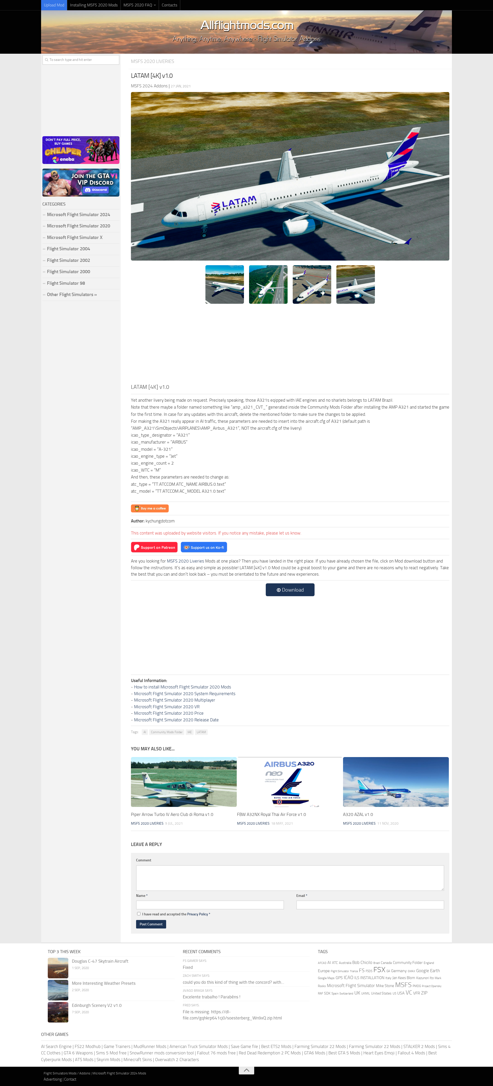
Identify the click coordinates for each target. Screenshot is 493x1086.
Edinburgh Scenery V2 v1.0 (97, 1005)
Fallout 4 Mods (411, 1052)
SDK (327, 993)
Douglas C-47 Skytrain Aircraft (100, 961)
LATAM (201, 732)
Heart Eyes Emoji (379, 1052)
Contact (70, 1079)
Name (142, 896)
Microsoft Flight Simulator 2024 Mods (119, 1073)
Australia (345, 963)
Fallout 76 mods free (216, 1052)
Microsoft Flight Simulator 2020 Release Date (176, 719)
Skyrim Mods (108, 1059)
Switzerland (346, 993)
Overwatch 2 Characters (177, 1059)
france (354, 971)
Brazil (376, 963)
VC (409, 992)
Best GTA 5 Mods (344, 1052)
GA (388, 971)
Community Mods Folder (167, 732)
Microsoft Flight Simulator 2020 (78, 226)
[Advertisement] (290, 344)
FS (362, 970)
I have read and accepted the (176, 914)
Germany (399, 970)
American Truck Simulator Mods (198, 1046)
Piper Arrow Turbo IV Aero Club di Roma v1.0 (172, 814)
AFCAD (322, 963)
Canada (386, 963)
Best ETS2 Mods (276, 1046)
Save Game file (244, 1046)
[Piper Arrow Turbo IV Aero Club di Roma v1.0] (184, 782)
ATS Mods (84, 1059)
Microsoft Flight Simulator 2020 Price (169, 713)
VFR (416, 993)
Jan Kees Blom (403, 977)
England (429, 963)
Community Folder (408, 962)
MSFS (403, 985)
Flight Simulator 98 (66, 283)
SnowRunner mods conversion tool (162, 1052)
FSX (379, 969)
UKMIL (365, 993)
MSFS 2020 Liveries (152, 61)
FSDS (369, 971)
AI (145, 732)
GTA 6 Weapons (78, 1052)
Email (301, 896)
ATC (335, 963)
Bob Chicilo (362, 962)
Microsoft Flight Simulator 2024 (78, 214)
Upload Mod (54, 5)
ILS (356, 977)
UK (357, 993)
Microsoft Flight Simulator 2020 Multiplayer (174, 700)
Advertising (53, 1079)
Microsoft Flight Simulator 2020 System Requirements (184, 693)
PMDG (417, 986)
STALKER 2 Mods (419, 1046)
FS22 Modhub (88, 1046)
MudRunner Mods (150, 1046)
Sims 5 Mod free (111, 1052)
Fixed (188, 967)
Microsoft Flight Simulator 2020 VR (167, 706)
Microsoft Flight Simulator (351, 985)
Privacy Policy (197, 914)
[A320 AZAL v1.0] (396, 782)
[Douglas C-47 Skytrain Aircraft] (58, 968)
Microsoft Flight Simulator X (74, 237)
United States (381, 993)
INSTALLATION (372, 977)
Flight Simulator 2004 (68, 249)
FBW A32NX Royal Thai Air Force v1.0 (271, 814)
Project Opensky (431, 986)
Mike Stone (385, 986)
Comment (143, 860)
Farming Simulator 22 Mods (320, 1046)
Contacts (169, 5)
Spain (334, 993)
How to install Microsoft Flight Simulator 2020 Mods (182, 686)
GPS (339, 977)
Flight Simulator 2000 (68, 271)
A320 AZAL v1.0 (358, 814)
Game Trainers (117, 1046)
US (394, 993)
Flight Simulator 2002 (68, 260)
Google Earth (428, 970)
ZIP (424, 993)
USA (401, 993)
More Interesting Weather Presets (104, 983)
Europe (324, 970)
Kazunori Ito (425, 978)
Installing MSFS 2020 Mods (94, 5)
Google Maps (326, 978)
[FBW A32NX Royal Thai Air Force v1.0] (290, 782)
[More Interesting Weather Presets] (58, 990)
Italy (388, 978)
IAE (189, 732)
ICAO (348, 977)
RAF (320, 993)
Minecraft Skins (138, 1059)
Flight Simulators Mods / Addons (67, 1073)
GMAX (411, 971)
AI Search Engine (56, 1046)
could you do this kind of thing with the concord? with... (233, 982)
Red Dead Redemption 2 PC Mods (270, 1052)
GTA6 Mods (314, 1052)
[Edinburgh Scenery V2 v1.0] (58, 1012)
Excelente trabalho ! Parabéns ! (211, 996)
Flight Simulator (340, 971)
